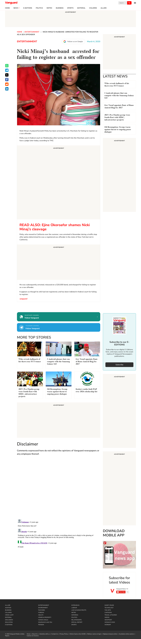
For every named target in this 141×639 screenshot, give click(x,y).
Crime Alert (9, 615)
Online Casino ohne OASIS (77, 634)
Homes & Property (44, 617)
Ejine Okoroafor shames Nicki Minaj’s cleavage (54, 227)
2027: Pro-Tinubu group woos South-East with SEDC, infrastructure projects (117, 117)
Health (40, 615)
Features (41, 610)
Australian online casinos (126, 634)
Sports (70, 8)
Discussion (9, 620)
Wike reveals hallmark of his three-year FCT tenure (116, 84)
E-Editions (8, 625)
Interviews (75, 605)
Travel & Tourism (111, 615)
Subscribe (119, 364)
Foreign (41, 612)
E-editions (27, 8)
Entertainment (32, 32)
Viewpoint (108, 620)
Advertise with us (44, 634)
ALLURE (104, 8)
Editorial (81, 8)
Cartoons (108, 612)
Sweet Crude (109, 605)
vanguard (23, 299)
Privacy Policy (64, 634)
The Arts (108, 610)
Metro (49, 8)
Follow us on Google (75, 41)
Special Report (76, 622)
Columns (93, 8)
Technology (109, 608)
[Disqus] (58, 489)
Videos (107, 617)
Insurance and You (45, 622)
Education (9, 622)
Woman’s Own (110, 622)
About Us (35, 634)
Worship (108, 625)
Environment (43, 608)
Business (59, 8)
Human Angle (43, 620)
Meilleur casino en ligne (94, 634)
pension (41, 625)
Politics (39, 8)
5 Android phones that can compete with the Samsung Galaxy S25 (119, 95)
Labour (74, 608)
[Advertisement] (58, 183)
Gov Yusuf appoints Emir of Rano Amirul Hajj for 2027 (119, 106)
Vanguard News (11, 3)
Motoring (74, 615)
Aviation (8, 608)
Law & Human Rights (78, 610)
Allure (7, 605)
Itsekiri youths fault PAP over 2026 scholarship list (86, 390)
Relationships (76, 620)
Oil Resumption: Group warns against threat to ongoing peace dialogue (117, 129)
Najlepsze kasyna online (110, 634)
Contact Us (54, 634)
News (15, 8)
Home (7, 8)
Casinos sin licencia (32, 636)
